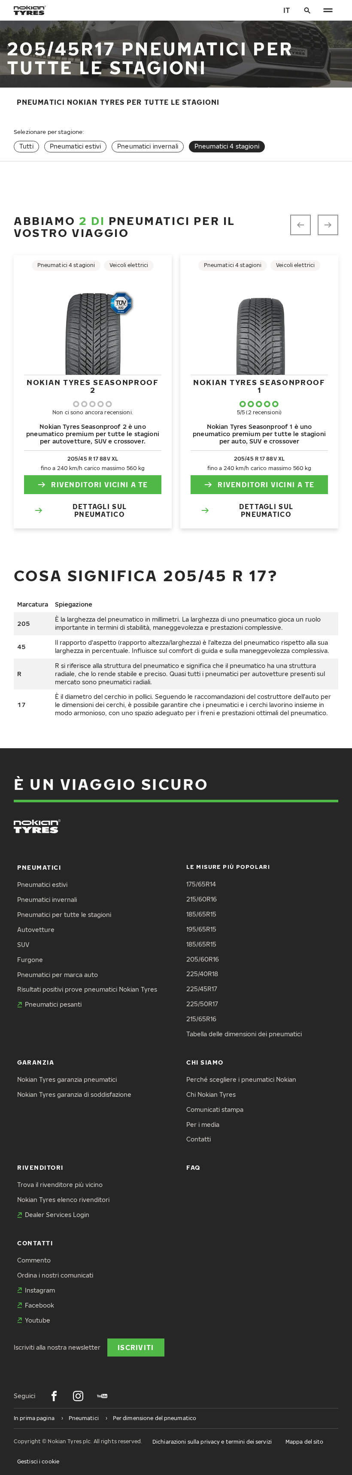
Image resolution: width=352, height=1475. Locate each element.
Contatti (198, 1139)
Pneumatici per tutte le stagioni (64, 914)
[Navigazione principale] (328, 10)
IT (286, 10)
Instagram (40, 1290)
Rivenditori (40, 1167)
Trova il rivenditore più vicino (60, 1184)
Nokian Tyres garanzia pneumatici (67, 1079)
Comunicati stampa (214, 1109)
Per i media (202, 1124)
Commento (34, 1260)
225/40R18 (202, 973)
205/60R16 (202, 959)
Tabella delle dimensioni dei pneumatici (244, 1034)
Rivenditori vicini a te (99, 484)
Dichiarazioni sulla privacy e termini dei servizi (212, 1442)
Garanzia (35, 1062)
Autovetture (36, 929)
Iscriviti (136, 1347)
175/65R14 (201, 884)
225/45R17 (201, 988)
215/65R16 (201, 1019)
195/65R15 (201, 929)
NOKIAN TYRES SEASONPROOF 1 (259, 386)
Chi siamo (205, 1062)
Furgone (30, 959)
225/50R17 (202, 1004)
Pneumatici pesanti (53, 1004)
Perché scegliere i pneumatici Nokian (241, 1079)
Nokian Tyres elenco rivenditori (63, 1199)
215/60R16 (201, 899)
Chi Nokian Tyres (211, 1094)
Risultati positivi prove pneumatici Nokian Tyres (87, 989)
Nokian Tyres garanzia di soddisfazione (74, 1094)
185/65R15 (201, 914)
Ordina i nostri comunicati (55, 1275)
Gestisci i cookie (38, 1461)
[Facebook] (54, 1396)
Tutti (26, 146)
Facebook (39, 1305)
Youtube (37, 1320)
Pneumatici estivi (75, 146)
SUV (23, 944)
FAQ (193, 1167)
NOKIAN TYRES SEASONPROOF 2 (93, 386)
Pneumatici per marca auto (57, 974)
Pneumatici (39, 867)
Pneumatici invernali (147, 146)
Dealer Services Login (57, 1214)
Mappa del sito (304, 1442)
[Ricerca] (307, 10)
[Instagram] (78, 1396)
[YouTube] (102, 1396)
